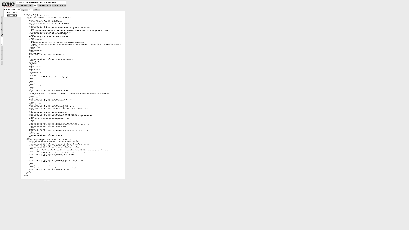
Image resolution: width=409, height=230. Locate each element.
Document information (59, 5)
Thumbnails (2, 20)
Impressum (47, 180)
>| (38, 10)
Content (2, 27)
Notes (2, 48)
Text (18, 5)
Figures (2, 34)
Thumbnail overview (44, 5)
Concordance (2, 56)
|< (25, 10)
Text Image (24, 5)
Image (31, 5)
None (2, 63)
